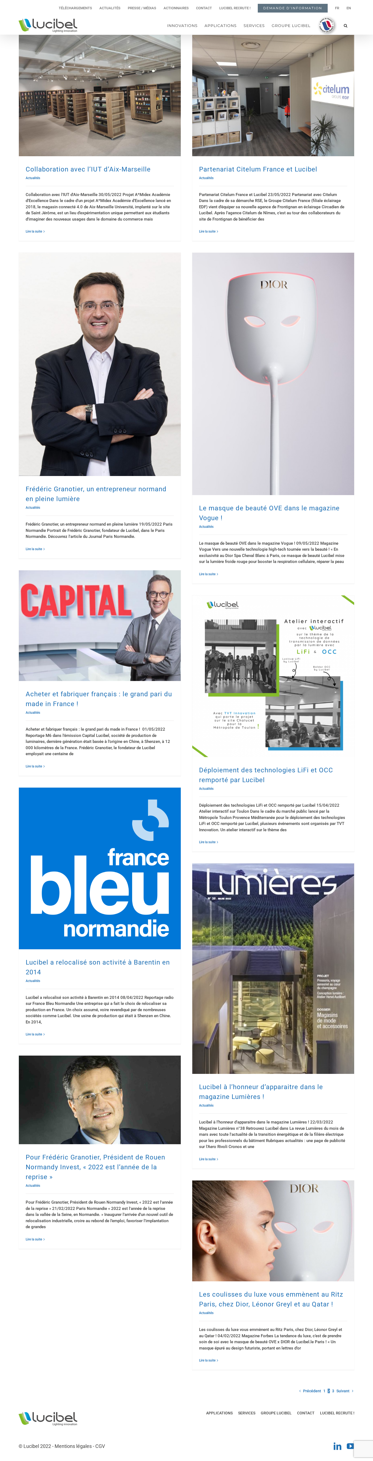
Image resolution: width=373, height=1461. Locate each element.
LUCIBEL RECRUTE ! (337, 1413)
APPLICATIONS (219, 1413)
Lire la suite (34, 231)
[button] (346, 25)
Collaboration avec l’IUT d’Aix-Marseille (88, 169)
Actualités (33, 178)
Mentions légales (73, 1446)
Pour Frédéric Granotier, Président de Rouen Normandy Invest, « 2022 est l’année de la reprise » (95, 1167)
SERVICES (246, 1413)
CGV (100, 1446)
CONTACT (306, 1413)
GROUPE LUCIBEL (276, 1413)
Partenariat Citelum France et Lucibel (258, 169)
